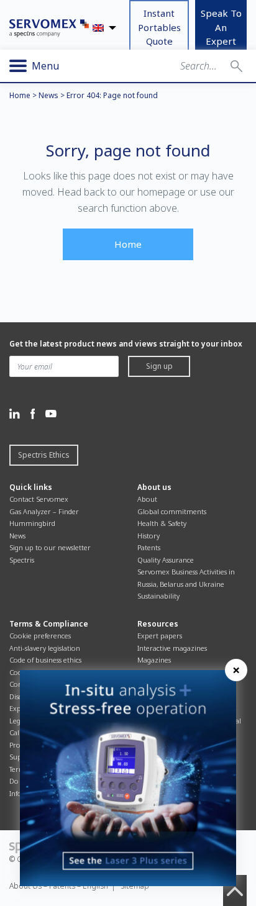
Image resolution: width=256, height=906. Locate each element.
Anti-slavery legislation (44, 648)
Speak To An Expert (221, 27)
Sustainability (158, 595)
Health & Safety (161, 523)
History (148, 535)
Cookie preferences (40, 635)
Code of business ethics (45, 659)
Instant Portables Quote (159, 27)
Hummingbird (32, 523)
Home (19, 95)
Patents (148, 547)
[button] (236, 66)
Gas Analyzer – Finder (44, 511)
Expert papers (159, 635)
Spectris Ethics (44, 455)
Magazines (154, 659)
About (147, 499)
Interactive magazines (172, 648)
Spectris (21, 559)
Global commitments (171, 511)
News (48, 95)
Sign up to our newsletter (50, 547)
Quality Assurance (165, 559)
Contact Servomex (38, 499)
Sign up (159, 366)
